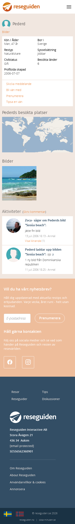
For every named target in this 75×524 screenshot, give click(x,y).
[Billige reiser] (20, 513)
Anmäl (51, 236)
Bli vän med (13, 90)
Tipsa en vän (14, 102)
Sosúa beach (35, 225)
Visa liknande (33, 240)
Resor (15, 392)
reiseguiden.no (26, 520)
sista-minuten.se (47, 520)
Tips (45, 392)
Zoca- (29, 220)
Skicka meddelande (18, 84)
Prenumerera (14, 96)
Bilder (6, 32)
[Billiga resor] (8, 513)
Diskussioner (51, 399)
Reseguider (19, 399)
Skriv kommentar (34, 212)
